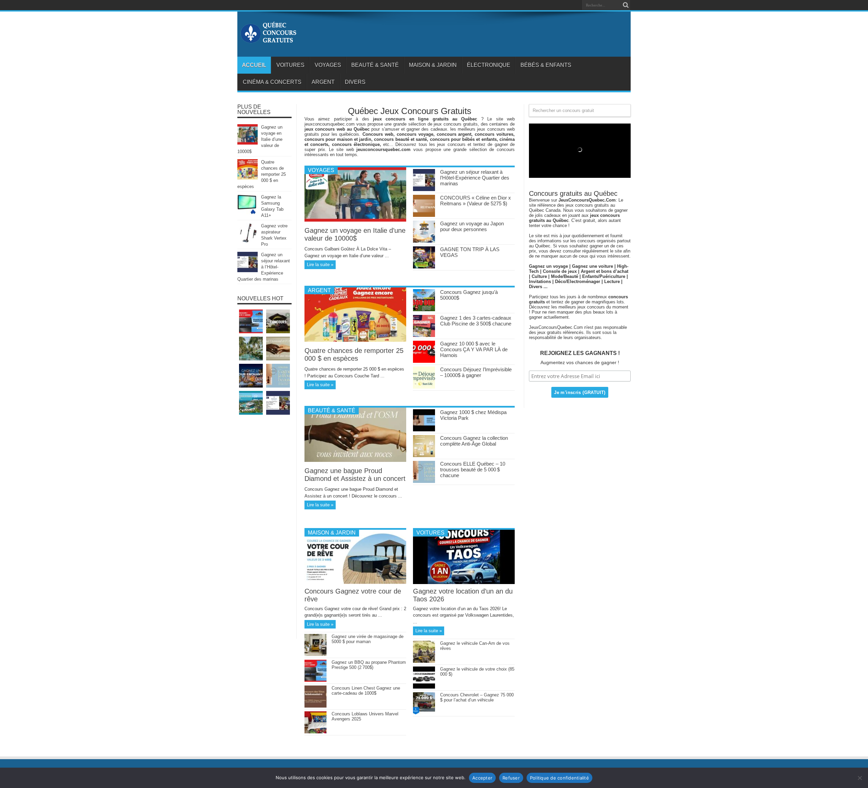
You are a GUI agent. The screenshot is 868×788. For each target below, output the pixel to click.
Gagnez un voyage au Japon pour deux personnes (472, 226)
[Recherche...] (625, 5)
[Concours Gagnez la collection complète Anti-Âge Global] (424, 455)
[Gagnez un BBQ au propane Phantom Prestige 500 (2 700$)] (315, 680)
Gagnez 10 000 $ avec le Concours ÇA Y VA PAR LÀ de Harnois (474, 349)
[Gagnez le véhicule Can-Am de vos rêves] (424, 661)
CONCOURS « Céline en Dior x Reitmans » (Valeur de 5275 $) (475, 200)
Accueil (254, 65)
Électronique (488, 65)
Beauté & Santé (375, 65)
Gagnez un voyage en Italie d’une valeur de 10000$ (355, 234)
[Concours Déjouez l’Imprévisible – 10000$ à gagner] (424, 387)
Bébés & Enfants (545, 65)
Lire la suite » (320, 264)
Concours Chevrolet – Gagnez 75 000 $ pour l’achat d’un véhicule (477, 697)
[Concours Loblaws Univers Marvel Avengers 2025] (315, 731)
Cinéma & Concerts (272, 82)
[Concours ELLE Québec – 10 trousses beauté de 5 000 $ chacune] (424, 481)
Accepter (482, 778)
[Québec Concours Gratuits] (268, 40)
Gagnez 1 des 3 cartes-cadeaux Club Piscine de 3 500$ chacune (475, 320)
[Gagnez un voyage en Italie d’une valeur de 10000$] (355, 220)
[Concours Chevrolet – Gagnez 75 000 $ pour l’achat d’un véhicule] (424, 712)
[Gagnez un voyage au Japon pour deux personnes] (424, 241)
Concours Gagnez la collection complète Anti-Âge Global (474, 441)
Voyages (328, 65)
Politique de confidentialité (559, 778)
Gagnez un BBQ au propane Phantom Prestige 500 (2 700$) (369, 665)
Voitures (290, 65)
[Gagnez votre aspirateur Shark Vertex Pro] (247, 241)
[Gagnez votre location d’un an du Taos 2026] (464, 582)
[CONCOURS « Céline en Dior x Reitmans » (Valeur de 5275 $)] (424, 215)
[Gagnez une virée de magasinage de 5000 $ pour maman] (315, 654)
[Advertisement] (264, 530)
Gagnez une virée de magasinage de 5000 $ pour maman (367, 639)
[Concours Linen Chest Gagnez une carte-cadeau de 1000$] (315, 706)
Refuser (511, 778)
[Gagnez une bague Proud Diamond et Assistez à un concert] (355, 460)
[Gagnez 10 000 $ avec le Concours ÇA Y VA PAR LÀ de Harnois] (424, 361)
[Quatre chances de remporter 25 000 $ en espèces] (355, 340)
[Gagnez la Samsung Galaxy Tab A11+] (247, 212)
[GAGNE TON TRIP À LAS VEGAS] (424, 266)
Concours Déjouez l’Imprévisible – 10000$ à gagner (476, 372)
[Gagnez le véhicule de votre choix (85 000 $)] (424, 687)
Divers (355, 82)
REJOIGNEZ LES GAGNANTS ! (580, 353)
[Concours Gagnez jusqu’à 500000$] (424, 309)
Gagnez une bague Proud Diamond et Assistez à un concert (355, 474)
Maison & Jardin (433, 65)
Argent (323, 82)
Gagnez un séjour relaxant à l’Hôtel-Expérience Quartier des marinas (474, 177)
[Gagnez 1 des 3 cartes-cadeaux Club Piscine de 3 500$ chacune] (424, 335)
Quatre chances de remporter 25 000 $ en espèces (353, 354)
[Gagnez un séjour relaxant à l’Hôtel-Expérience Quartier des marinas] (424, 189)
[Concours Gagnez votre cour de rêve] (355, 582)
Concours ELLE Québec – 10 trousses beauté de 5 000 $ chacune (472, 469)
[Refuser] (859, 777)
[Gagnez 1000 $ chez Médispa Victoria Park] (424, 429)
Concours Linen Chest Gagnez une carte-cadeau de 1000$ (366, 691)
